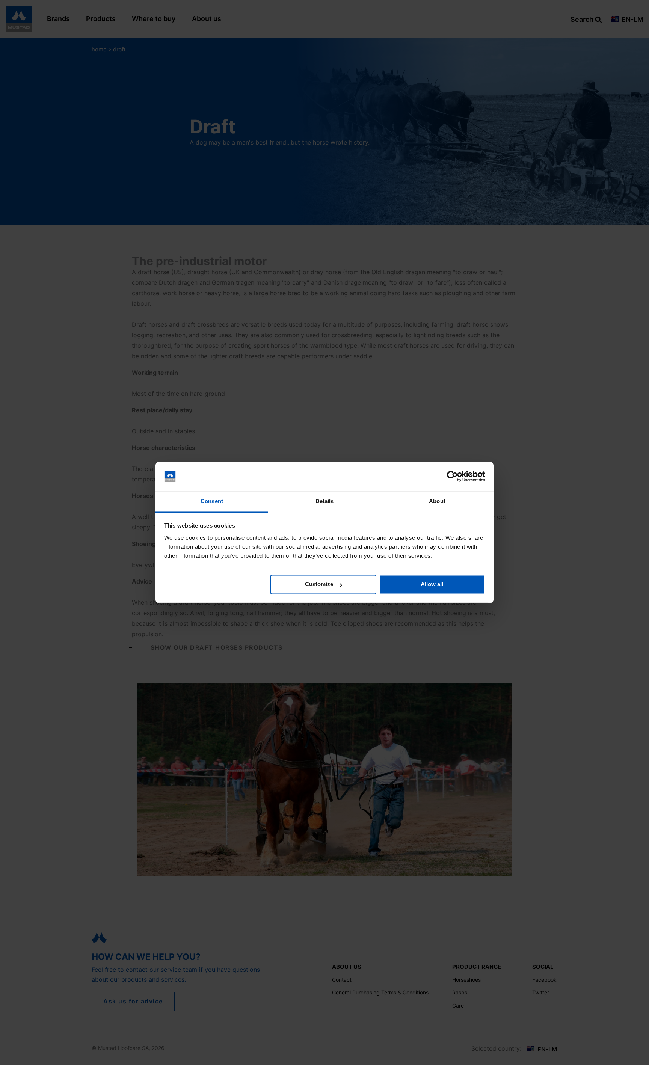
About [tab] (437, 501)
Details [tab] (324, 501)
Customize (319, 584)
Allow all (432, 584)
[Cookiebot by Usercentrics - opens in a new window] (452, 476)
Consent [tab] (212, 501)
